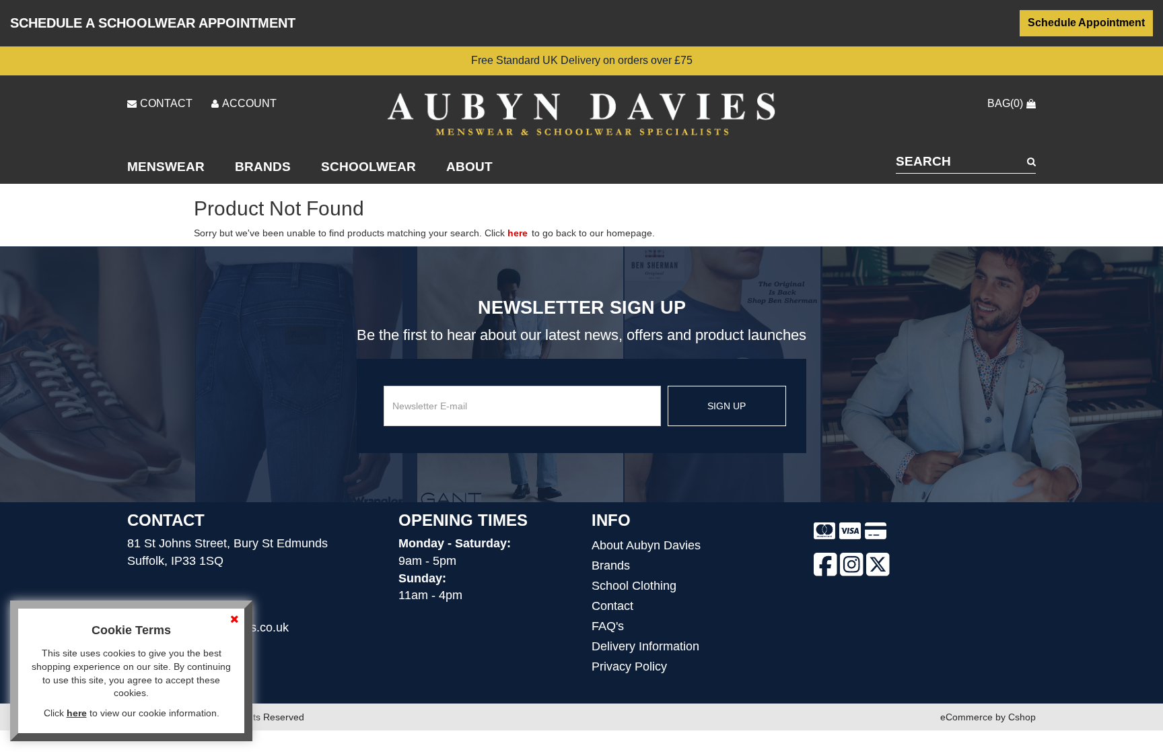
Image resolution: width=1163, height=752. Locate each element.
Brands (263, 167)
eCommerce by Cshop (988, 717)
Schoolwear (368, 167)
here (517, 233)
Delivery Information (645, 646)
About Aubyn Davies (646, 545)
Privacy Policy (629, 666)
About (469, 167)
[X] (878, 566)
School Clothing (634, 585)
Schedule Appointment (1086, 22)
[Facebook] (825, 566)
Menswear (166, 167)
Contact (612, 606)
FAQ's (608, 626)
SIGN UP (726, 406)
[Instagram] (852, 566)
